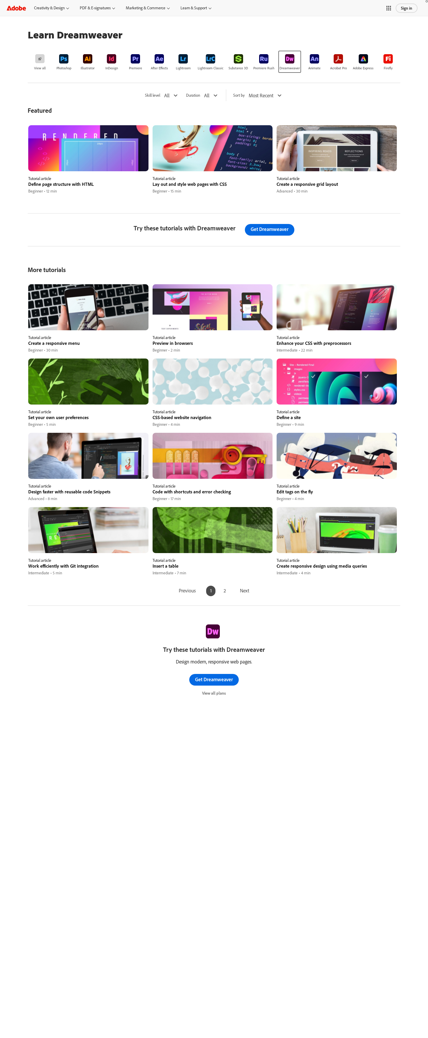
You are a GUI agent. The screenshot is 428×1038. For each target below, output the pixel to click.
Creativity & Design (49, 7)
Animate (314, 68)
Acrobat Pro (338, 68)
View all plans (214, 693)
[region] (88, 159)
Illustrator (88, 68)
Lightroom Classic (210, 68)
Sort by (239, 95)
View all (40, 68)
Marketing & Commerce (145, 7)
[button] (388, 8)
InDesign (111, 68)
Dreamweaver (290, 68)
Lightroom (183, 68)
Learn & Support (194, 7)
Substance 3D (238, 68)
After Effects (159, 68)
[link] (39, 62)
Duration (193, 95)
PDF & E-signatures (95, 7)
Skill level (152, 95)
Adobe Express (363, 68)
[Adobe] (16, 8)
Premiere (135, 68)
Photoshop (63, 68)
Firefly (388, 68)
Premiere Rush (263, 68)
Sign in (406, 8)
